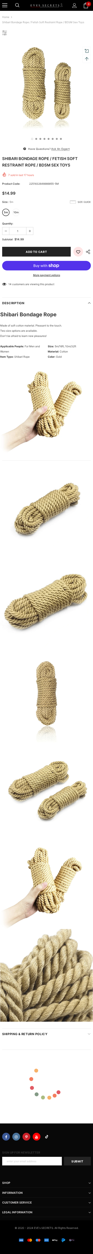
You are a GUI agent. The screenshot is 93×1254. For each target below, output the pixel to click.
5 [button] (49, 139)
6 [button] (53, 139)
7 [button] (57, 139)
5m (6, 212)
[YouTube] (36, 1137)
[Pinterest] (26, 1137)
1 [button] (32, 139)
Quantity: (7, 223)
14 (9, 284)
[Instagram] (16, 1137)
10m (16, 212)
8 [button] (61, 139)
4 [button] (44, 139)
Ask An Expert (60, 148)
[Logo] (46, 5)
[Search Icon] (17, 5)
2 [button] (36, 139)
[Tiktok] (47, 1137)
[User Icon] (74, 5)
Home (5, 17)
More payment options (46, 275)
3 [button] (40, 139)
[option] (46, 87)
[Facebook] (6, 1137)
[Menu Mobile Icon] (4, 5)
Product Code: (11, 183)
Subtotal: (7, 239)
